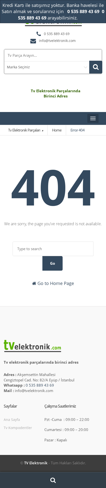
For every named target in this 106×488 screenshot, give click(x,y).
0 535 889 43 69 (40, 385)
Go (52, 263)
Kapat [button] (83, 18)
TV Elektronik (36, 462)
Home (56, 130)
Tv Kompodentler (18, 427)
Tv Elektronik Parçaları (24, 130)
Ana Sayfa (12, 419)
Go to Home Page (55, 283)
